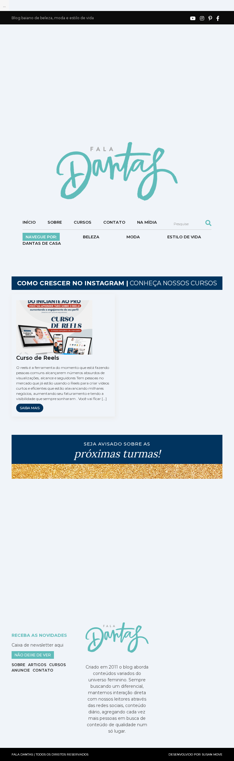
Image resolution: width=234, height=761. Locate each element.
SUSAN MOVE (212, 754)
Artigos (37, 664)
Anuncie (21, 670)
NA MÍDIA (147, 222)
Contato (114, 222)
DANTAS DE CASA (42, 243)
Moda (133, 236)
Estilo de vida (184, 236)
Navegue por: (41, 236)
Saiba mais (30, 408)
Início (29, 222)
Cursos (82, 222)
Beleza (91, 236)
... (4, 5)
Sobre (55, 222)
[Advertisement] (123, 82)
